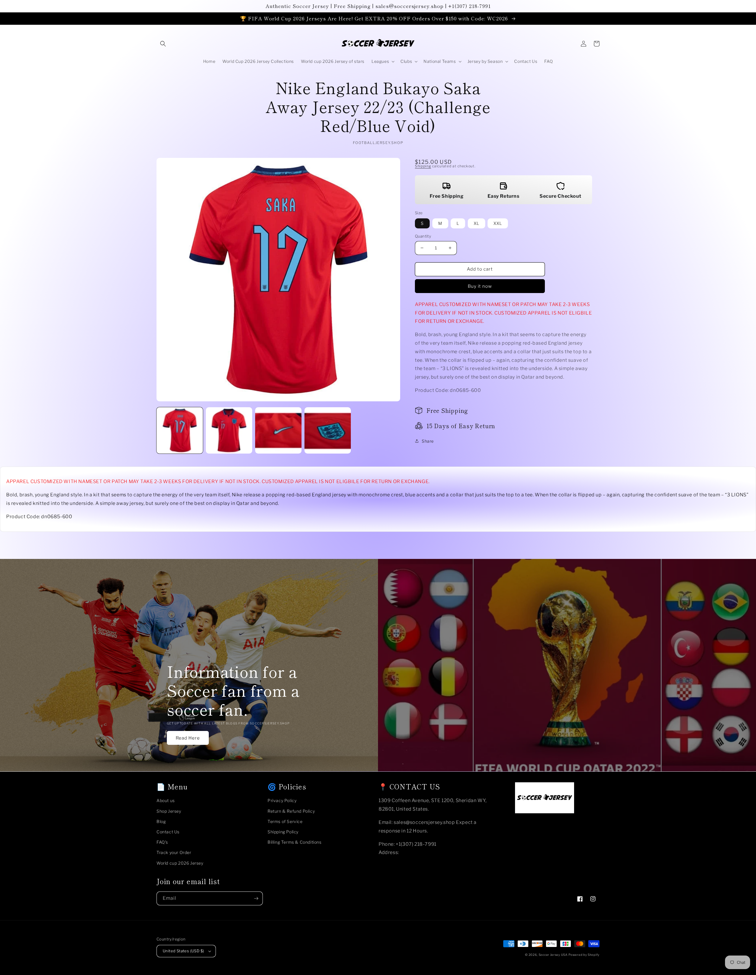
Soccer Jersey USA (553, 954)
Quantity (423, 236)
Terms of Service (285, 821)
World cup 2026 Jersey (180, 863)
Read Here (188, 738)
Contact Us (168, 831)
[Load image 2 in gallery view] (229, 430)
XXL (497, 223)
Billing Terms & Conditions (295, 842)
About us (166, 800)
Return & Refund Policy (291, 811)
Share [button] (428, 441)
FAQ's (162, 842)
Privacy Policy (282, 800)
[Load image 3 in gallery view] (278, 430)
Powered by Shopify (583, 954)
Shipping (423, 166)
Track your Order (174, 852)
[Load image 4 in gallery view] (327, 430)
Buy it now (480, 286)
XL (476, 223)
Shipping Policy (283, 831)
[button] (163, 43)
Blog (161, 821)
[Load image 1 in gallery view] (180, 430)
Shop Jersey (169, 811)
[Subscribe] (256, 898)
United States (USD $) (183, 950)
